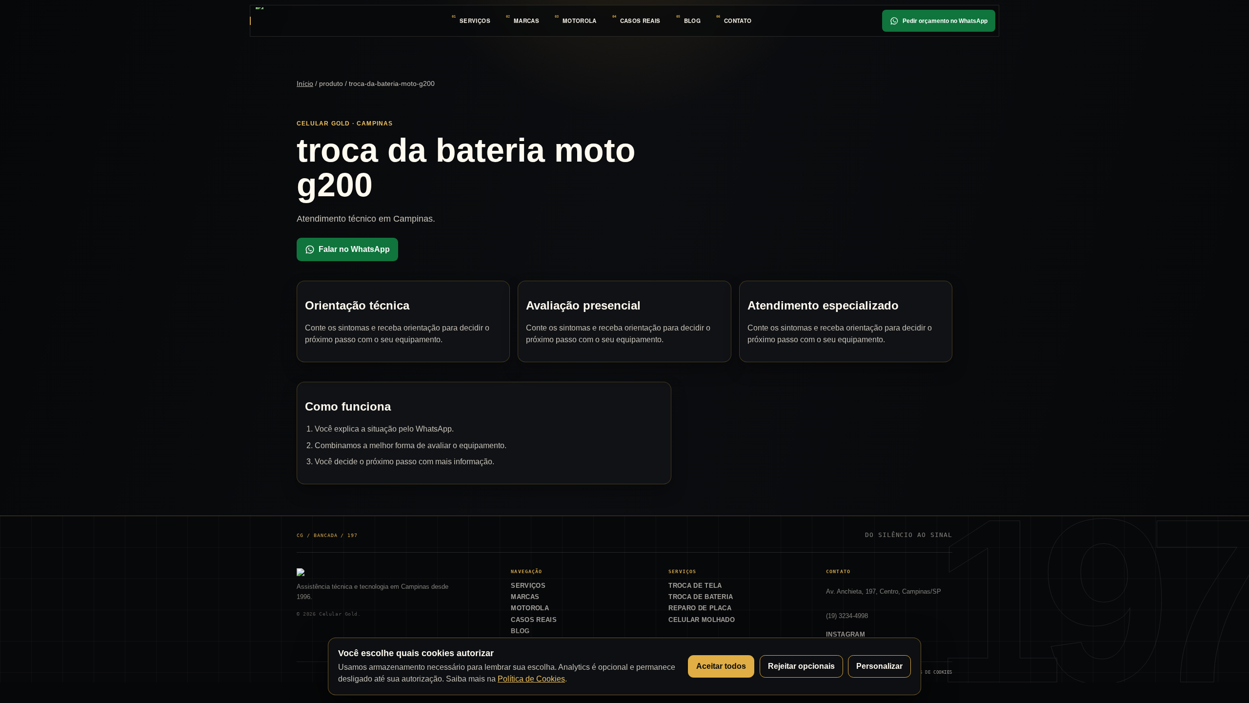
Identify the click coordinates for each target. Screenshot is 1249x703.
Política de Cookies (531, 679)
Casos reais (640, 21)
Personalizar (879, 666)
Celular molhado (701, 619)
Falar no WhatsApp (354, 249)
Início (305, 83)
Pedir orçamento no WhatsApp (945, 21)
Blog (692, 21)
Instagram (845, 634)
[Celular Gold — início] (288, 20)
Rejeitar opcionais (801, 666)
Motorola (580, 21)
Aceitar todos (721, 666)
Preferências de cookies (921, 672)
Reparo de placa (699, 608)
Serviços (475, 21)
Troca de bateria (700, 596)
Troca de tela (695, 585)
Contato (737, 21)
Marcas (526, 21)
